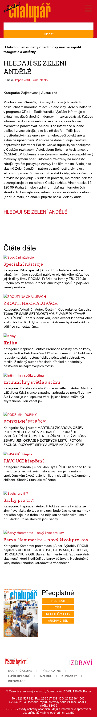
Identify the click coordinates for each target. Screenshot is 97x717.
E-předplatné (19, 676)
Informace (16, 681)
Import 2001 (22, 80)
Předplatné (51, 671)
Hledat (48, 33)
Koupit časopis (58, 614)
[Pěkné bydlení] (16, 662)
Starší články (40, 80)
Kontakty (69, 676)
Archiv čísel (58, 620)
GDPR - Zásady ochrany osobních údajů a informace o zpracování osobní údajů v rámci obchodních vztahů (48, 711)
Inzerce (46, 676)
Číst (58, 607)
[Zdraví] (80, 662)
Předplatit (58, 601)
